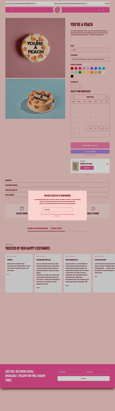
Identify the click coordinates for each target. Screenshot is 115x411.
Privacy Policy (66, 214)
